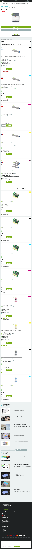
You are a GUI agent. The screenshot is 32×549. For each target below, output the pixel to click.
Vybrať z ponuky (15, 27)
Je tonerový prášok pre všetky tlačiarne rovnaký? (21, 441)
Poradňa (3, 529)
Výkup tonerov (4, 530)
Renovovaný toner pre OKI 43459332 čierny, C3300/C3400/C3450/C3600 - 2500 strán (13, 56)
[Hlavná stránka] (3, 1)
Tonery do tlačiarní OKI (12, 3)
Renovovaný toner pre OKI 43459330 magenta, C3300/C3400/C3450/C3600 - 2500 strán (13, 112)
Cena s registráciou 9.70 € (6, 261)
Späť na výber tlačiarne (4, 6)
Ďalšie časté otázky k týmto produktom (8, 449)
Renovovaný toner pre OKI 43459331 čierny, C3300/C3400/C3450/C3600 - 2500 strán (12, 84)
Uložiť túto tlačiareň (15, 29)
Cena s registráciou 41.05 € (6, 123)
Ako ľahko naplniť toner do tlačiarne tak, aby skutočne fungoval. (21, 465)
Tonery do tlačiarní (5, 3)
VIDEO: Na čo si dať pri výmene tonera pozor (20, 456)
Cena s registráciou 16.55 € (6, 340)
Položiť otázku (16, 34)
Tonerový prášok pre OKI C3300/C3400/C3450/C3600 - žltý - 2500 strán (11, 330)
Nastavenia (4, 546)
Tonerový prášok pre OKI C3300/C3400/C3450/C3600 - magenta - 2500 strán (11, 303)
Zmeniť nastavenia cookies (6, 532)
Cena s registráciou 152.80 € (6, 179)
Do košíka (9, 97)
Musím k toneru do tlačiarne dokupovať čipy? (20, 424)
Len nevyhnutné (10, 546)
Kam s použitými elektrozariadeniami (7, 523)
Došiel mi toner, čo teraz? (17, 489)
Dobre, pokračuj (16, 546)
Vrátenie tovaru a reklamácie (6, 521)
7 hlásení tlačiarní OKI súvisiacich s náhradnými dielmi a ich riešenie (22, 481)
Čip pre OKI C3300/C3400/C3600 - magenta (7, 278)
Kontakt (3, 531)
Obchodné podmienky (5, 520)
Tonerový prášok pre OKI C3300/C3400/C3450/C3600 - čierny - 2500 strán (11, 357)
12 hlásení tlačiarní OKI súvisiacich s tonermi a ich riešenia (22, 472)
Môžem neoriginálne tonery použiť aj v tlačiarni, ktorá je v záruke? (22, 416)
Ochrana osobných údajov (5, 522)
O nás (3, 528)
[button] (25, 1)
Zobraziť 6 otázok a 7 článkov (16, 35)
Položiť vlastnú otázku (22, 449)
